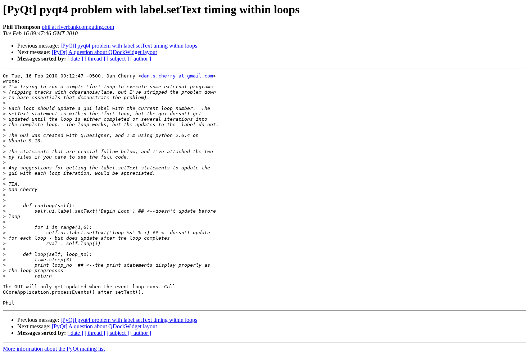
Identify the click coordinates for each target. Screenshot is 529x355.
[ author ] (140, 59)
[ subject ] (118, 59)
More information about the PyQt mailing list (54, 349)
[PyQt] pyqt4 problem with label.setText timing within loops (128, 46)
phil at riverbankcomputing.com (78, 27)
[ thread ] (95, 59)
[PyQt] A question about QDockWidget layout (104, 52)
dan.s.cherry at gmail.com (177, 76)
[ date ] (75, 59)
